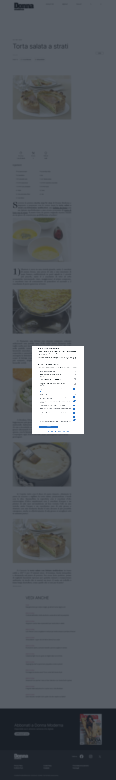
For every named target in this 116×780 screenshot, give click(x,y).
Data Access (58, 431)
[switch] (74, 374)
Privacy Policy (66, 431)
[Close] (81, 348)
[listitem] (58, 371)
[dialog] (58, 390)
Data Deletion (50, 431)
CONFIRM (48, 426)
